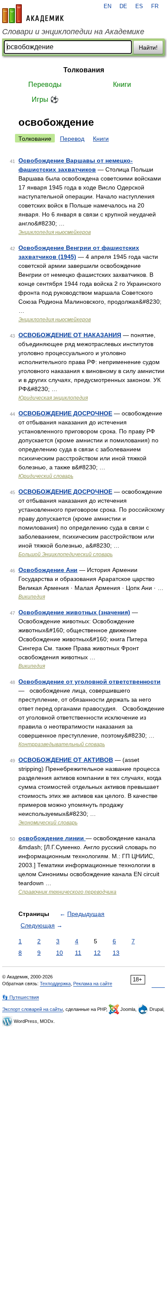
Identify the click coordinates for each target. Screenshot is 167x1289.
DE (123, 6)
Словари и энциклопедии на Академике (73, 31)
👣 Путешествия (20, 997)
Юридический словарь (45, 476)
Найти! (148, 47)
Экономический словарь (48, 823)
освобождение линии (52, 838)
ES (139, 6)
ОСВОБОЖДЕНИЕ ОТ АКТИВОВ (65, 759)
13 (116, 952)
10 (59, 952)
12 (97, 952)
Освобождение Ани (48, 569)
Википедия (31, 597)
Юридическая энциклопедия (53, 398)
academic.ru (33, 13)
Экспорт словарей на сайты (32, 1009)
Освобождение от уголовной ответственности (89, 681)
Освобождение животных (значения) (74, 612)
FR (154, 6)
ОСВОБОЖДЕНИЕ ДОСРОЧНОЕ (65, 413)
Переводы (45, 84)
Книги (122, 84)
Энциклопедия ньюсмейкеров (54, 232)
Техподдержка (55, 983)
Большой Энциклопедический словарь (65, 554)
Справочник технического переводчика (67, 892)
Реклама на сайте (92, 983)
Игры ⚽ (45, 99)
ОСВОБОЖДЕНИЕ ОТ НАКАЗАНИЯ (69, 335)
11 (78, 952)
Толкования (83, 70)
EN (107, 6)
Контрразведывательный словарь (61, 744)
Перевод (72, 138)
